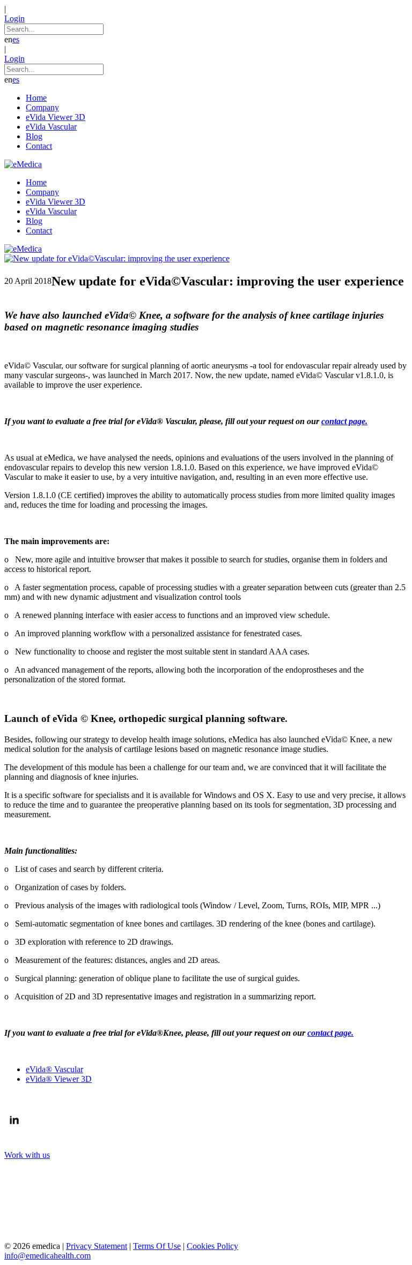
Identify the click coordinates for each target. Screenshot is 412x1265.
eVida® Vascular (54, 1069)
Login (14, 18)
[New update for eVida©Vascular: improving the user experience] (117, 258)
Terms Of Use (157, 1246)
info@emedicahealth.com (47, 1255)
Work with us (27, 1154)
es (15, 39)
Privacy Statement (96, 1246)
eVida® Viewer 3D (59, 1078)
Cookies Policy (212, 1246)
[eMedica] (23, 164)
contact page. (344, 421)
